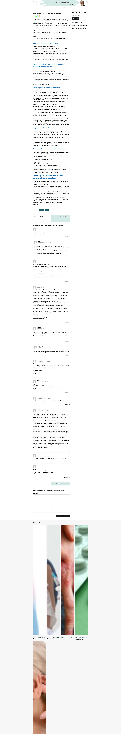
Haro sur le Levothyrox (79, 639)
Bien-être (68, 7)
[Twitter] (38, 16)
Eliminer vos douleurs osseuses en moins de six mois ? (39, 639)
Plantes (56, 7)
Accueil (52, 7)
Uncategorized (64, 637)
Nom (34, 509)
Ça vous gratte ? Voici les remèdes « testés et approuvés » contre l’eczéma (41, 218)
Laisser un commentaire (62, 515)
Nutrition (63, 7)
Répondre (67, 236)
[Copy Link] (39, 16)
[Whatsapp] (36, 16)
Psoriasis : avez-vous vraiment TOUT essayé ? (66, 639)
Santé (60, 7)
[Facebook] (34, 16)
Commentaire (36, 493)
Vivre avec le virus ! (50, 638)
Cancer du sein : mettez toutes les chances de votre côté (60, 218)
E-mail (54, 509)
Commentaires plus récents (62, 483)
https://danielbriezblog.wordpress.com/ (40, 400)
